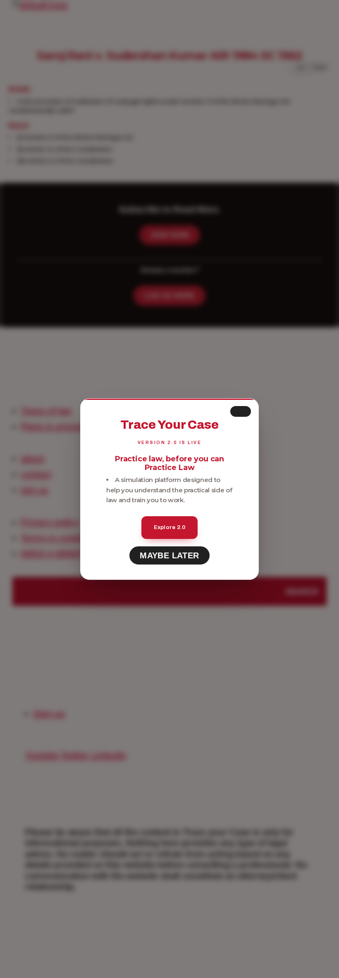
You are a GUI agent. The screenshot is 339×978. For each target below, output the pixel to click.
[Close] (240, 411)
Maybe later (169, 555)
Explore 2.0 (170, 527)
